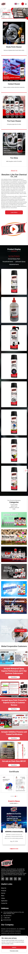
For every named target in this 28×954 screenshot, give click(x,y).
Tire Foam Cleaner (14, 121)
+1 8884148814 (6, 917)
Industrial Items (14, 264)
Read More (14, 677)
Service (3, 893)
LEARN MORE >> (14, 803)
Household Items (8, 261)
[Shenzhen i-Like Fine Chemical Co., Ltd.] (3, 4)
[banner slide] (14, 14)
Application (4, 900)
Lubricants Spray (20, 261)
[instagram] (11, 878)
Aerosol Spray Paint (14, 259)
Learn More (14, 212)
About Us (3, 888)
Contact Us (4, 903)
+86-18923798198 (7, 915)
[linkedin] (19, 878)
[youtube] (6, 878)
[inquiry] (26, 471)
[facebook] (2, 878)
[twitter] (15, 878)
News (2, 895)
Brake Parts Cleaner (14, 47)
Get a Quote (20, 630)
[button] (11, 796)
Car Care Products (14, 256)
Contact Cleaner (14, 84)
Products (3, 890)
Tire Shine (14, 158)
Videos (3, 898)
